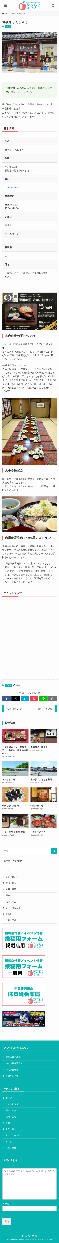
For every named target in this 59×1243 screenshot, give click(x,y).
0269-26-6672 (12, 187)
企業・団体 (11, 920)
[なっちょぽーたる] (29, 5)
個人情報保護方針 (14, 1063)
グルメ (8, 26)
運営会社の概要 (13, 1057)
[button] (6, 698)
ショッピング (12, 877)
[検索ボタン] (53, 5)
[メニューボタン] (5, 5)
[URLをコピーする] (52, 698)
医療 (8, 895)
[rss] (36, 1236)
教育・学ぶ (11, 902)
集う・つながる (13, 908)
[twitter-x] (26, 1236)
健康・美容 (11, 889)
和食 (18, 685)
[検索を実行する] (54, 851)
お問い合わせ (12, 1070)
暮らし (9, 914)
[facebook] (22, 1236)
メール (6, 1204)
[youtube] (33, 1236)
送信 (7, 1221)
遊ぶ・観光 (11, 883)
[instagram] (29, 1236)
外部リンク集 (12, 1076)
